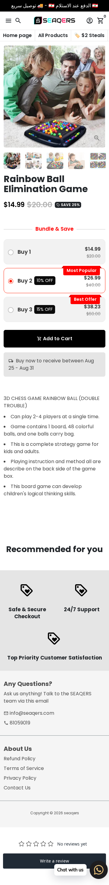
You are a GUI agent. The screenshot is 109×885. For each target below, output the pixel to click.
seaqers (71, 812)
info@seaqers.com (29, 713)
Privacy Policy (20, 778)
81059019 (17, 722)
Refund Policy (19, 758)
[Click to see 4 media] (76, 160)
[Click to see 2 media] (33, 160)
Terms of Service (24, 768)
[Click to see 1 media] (12, 160)
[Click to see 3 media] (55, 160)
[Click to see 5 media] (98, 160)
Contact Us (17, 787)
